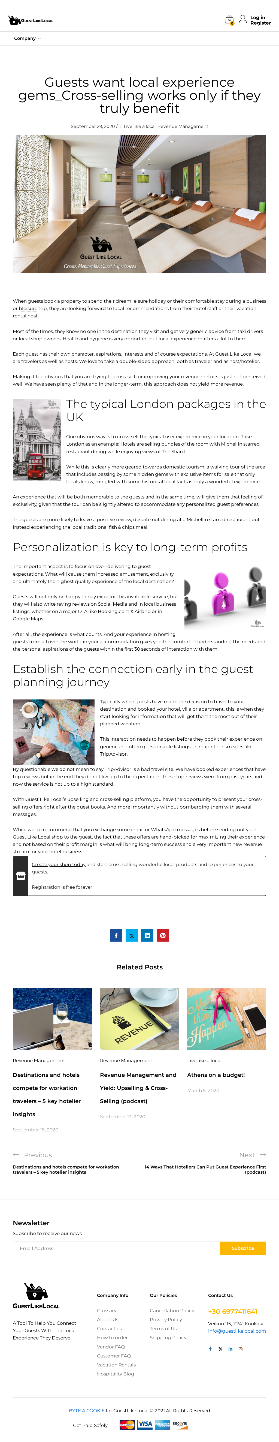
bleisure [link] (28, 308)
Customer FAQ (114, 1356)
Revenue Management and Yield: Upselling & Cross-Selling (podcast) (138, 1088)
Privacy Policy (166, 1319)
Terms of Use (164, 1328)
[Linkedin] (231, 1349)
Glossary (106, 1310)
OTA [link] (82, 611)
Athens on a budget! (216, 1075)
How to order (112, 1337)
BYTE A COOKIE (87, 1410)
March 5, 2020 (203, 1090)
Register (260, 23)
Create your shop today (59, 864)
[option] (52, 1061)
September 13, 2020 (122, 1116)
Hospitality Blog (115, 1374)
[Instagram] (240, 1349)
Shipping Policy (168, 1337)
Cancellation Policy (172, 1310)
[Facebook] (210, 1349)
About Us (107, 1319)
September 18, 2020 (35, 1129)
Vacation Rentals (116, 1365)
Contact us (109, 1328)
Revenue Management (182, 126)
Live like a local (140, 126)
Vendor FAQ (111, 1347)
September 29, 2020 (93, 126)
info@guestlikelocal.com (237, 1331)
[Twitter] (221, 1349)
